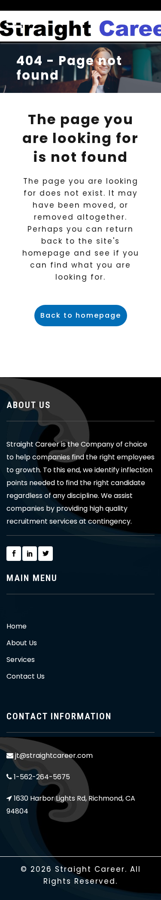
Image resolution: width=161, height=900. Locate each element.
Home (16, 626)
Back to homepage (80, 315)
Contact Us (25, 676)
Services (20, 660)
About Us (21, 643)
